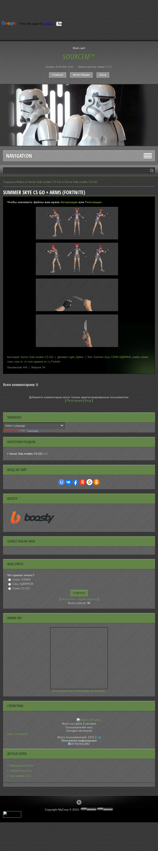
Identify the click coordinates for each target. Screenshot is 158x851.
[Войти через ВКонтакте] (68, 482)
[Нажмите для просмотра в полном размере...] (79, 239)
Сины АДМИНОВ (22, 583)
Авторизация (69, 202)
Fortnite (55, 361)
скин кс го (20, 361)
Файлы (20, 182)
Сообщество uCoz (20, 770)
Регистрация (81, 75)
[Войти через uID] (61, 482)
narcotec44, (21, 734)
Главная (57, 75)
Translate (32, 431)
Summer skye (101, 357)
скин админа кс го (39, 361)
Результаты (68, 599)
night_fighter (76, 357)
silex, (10, 734)
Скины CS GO (21, 588)
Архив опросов (87, 599)
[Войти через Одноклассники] (96, 482)
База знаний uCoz (20, 775)
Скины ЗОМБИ (21, 579)
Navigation (19, 155)
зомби (135, 357)
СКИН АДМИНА (121, 357)
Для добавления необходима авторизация (79, 690)
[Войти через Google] (89, 482)
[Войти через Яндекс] (82, 482)
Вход (103, 75)
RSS (109, 66)
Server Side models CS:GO (44, 182)
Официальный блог (21, 765)
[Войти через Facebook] (75, 482)
